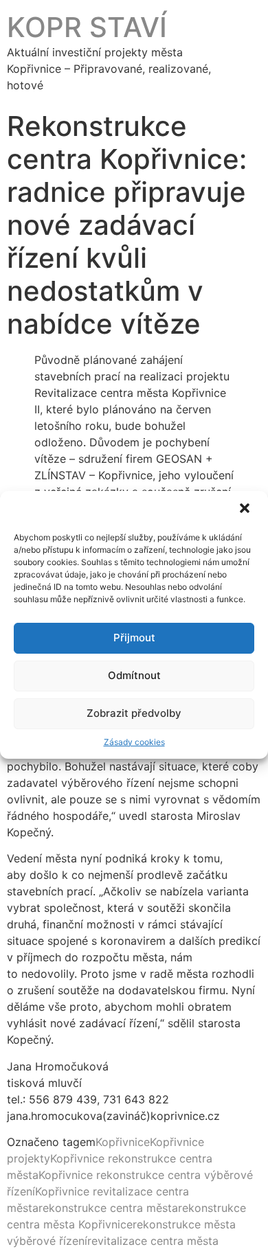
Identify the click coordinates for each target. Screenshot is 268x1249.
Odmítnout (134, 675)
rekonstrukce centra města (108, 1208)
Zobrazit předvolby (134, 713)
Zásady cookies (134, 742)
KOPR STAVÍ (87, 27)
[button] (246, 509)
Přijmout (134, 637)
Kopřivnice (123, 1142)
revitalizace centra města (153, 1241)
